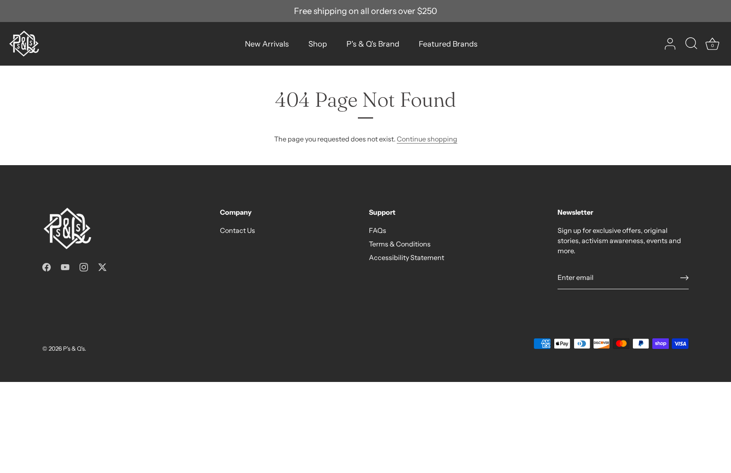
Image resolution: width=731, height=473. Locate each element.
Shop (317, 44)
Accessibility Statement (406, 257)
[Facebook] (46, 266)
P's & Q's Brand (372, 44)
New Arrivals (267, 44)
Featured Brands (448, 44)
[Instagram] (84, 266)
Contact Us (237, 230)
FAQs (377, 230)
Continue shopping (427, 139)
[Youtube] (65, 266)
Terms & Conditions (400, 244)
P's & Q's (74, 348)
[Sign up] (684, 278)
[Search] (691, 44)
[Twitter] (102, 266)
